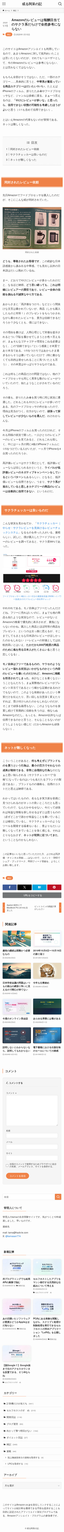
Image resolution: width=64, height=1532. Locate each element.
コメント (11, 1092)
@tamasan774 (13, 1236)
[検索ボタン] (60, 4)
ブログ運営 (15, 1423)
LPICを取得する (18, 1463)
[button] (10, 887)
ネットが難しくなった (23, 159)
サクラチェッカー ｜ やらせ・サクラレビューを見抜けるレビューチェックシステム (32, 527)
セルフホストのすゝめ (21, 1410)
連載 (11, 1451)
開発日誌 (14, 1417)
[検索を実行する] (58, 1197)
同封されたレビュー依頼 (24, 149)
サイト (9, 1153)
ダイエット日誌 (17, 1437)
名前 (8, 1130)
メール (9, 1141)
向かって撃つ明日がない (22, 1430)
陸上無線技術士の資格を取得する (26, 1457)
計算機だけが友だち (20, 1403)
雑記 (9, 34)
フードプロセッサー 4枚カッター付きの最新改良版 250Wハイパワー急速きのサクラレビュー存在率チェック (32, 597)
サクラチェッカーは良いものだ (28, 154)
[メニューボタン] (4, 4)
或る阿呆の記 (32, 4)
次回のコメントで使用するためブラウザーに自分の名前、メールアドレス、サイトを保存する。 (33, 1165)
